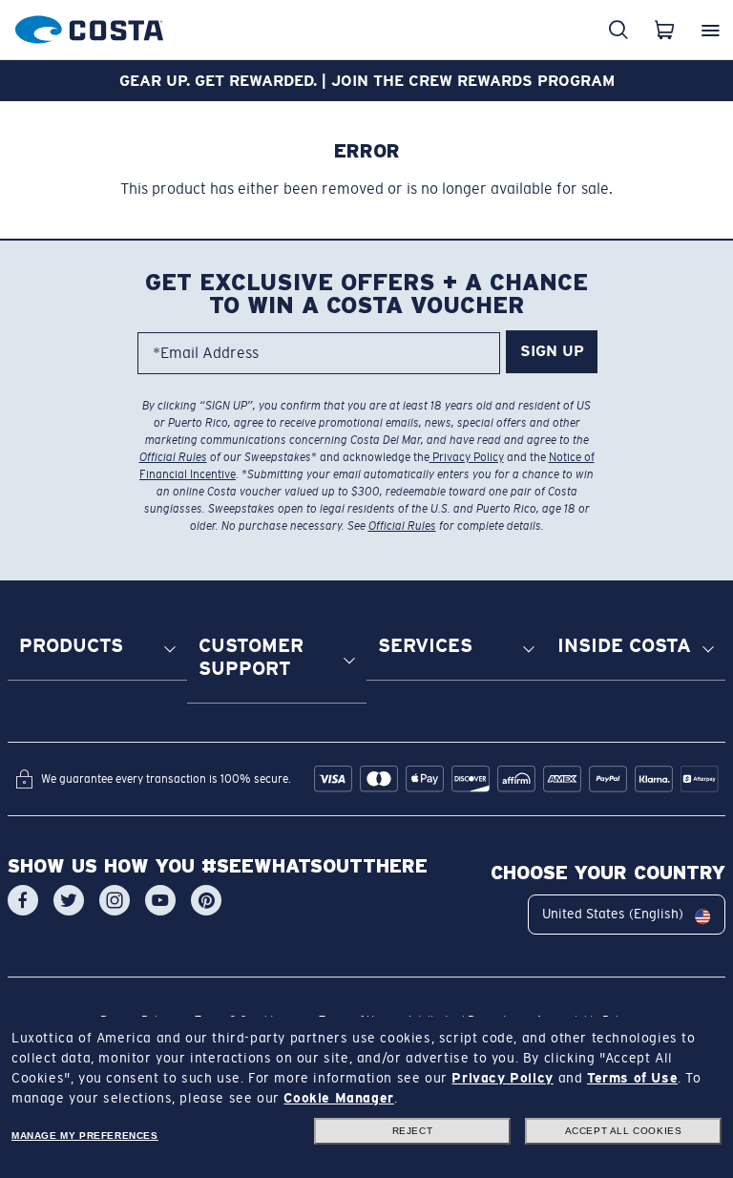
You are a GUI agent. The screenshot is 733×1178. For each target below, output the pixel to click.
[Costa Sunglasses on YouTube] (160, 900)
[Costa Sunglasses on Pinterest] (206, 900)
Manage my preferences (84, 1135)
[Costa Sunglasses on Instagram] (114, 900)
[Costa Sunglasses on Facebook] (23, 900)
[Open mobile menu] (710, 30)
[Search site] (618, 30)
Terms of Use (632, 1077)
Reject (412, 1130)
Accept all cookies (623, 1130)
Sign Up (552, 351)
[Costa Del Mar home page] (89, 26)
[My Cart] (664, 30)
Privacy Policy (466, 457)
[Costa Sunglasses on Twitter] (68, 900)
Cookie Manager (338, 1097)
